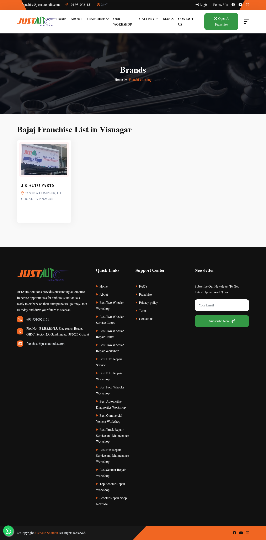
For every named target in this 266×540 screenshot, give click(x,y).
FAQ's (142, 286)
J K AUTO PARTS (37, 185)
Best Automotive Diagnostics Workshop (111, 404)
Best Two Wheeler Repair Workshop (110, 348)
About (103, 294)
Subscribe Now (219, 321)
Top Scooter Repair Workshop (110, 486)
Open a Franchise (222, 21)
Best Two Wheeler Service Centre (110, 319)
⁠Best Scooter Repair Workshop (111, 472)
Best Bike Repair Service (109, 362)
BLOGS (168, 18)
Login (203, 4)
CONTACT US (185, 21)
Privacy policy (148, 302)
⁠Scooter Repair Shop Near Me (111, 501)
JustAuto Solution (46, 532)
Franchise (145, 294)
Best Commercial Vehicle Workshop (109, 418)
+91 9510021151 (80, 4)
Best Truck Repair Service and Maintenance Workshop (112, 435)
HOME (61, 18)
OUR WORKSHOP (122, 21)
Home (119, 79)
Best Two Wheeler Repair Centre (110, 333)
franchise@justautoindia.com (40, 4)
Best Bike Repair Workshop (109, 376)
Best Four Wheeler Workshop (110, 390)
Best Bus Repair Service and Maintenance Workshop (112, 455)
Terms (142, 310)
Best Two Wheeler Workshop (110, 305)
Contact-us (145, 318)
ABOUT (76, 18)
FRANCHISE (96, 18)
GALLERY (147, 18)
